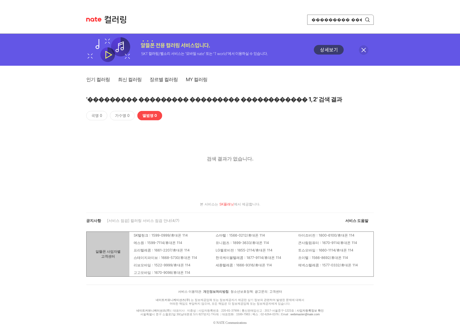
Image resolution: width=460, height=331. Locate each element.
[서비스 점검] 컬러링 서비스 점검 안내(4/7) (143, 220)
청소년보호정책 (242, 291)
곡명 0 (96, 115)
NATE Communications (231, 323)
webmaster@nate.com (305, 314)
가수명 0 (122, 115)
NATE (93, 19)
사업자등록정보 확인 (310, 310)
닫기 (363, 50)
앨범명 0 (149, 115)
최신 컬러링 (130, 79)
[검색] (367, 20)
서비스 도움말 (356, 220)
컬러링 (118, 19)
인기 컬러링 (98, 79)
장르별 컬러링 (164, 79)
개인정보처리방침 (216, 291)
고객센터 (275, 291)
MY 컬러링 (196, 79)
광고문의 (261, 291)
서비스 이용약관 (189, 291)
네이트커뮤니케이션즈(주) (173, 299)
